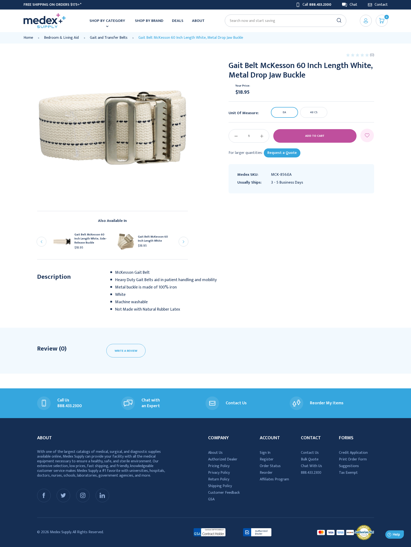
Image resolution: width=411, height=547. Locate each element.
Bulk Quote (309, 459)
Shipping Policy (220, 486)
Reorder (266, 472)
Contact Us (310, 452)
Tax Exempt (348, 472)
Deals (177, 20)
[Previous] (41, 242)
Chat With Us (311, 466)
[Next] (183, 242)
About (198, 20)
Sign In (265, 452)
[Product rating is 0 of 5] (358, 55)
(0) (372, 55)
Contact (381, 5)
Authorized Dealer (222, 459)
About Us (215, 452)
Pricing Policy (219, 466)
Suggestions (349, 466)
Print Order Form (353, 459)
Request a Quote (282, 153)
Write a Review (126, 350)
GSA (211, 499)
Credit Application (353, 452)
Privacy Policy (219, 472)
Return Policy (218, 479)
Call (317, 5)
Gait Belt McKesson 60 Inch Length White (153, 239)
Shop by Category (107, 20)
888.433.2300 (311, 472)
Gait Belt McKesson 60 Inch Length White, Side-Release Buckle (90, 239)
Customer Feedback (224, 492)
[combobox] (283, 21)
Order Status (270, 466)
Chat (353, 5)
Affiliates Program (274, 479)
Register (267, 459)
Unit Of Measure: (244, 113)
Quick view (64, 243)
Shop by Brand (149, 20)
